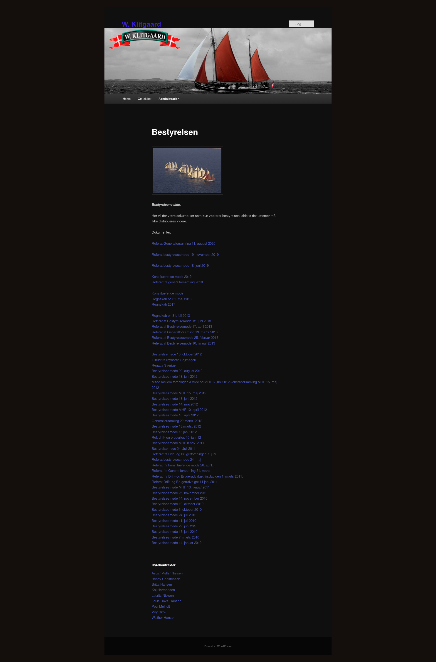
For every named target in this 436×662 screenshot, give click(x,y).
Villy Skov (159, 611)
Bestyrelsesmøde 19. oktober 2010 (177, 503)
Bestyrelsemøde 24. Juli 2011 (174, 448)
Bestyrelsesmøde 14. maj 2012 (175, 404)
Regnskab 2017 (163, 304)
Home (127, 98)
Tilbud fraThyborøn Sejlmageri (174, 359)
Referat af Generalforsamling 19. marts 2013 (185, 332)
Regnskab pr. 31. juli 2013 (171, 315)
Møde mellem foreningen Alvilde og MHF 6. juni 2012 (191, 381)
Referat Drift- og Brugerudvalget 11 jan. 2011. (185, 481)
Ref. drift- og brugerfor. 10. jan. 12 (176, 437)
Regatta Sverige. (164, 365)
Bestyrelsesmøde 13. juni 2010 (174, 531)
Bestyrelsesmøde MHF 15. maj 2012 (179, 392)
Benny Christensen (166, 578)
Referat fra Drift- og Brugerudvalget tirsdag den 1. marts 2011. (197, 476)
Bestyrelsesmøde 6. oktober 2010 (177, 509)
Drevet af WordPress (218, 646)
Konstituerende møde (167, 293)
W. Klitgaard (141, 24)
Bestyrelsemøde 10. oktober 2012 (177, 354)
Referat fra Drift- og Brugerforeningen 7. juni (184, 453)
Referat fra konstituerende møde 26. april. (182, 465)
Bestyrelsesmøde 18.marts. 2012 (176, 426)
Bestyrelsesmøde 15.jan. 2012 (174, 431)
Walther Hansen (163, 617)
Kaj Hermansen (163, 589)
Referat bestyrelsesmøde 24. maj (176, 459)
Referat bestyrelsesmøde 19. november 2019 (185, 254)
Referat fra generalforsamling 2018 (177, 281)
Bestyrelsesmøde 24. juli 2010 (174, 514)
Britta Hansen (162, 584)
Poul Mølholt (161, 606)
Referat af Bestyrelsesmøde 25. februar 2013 (185, 337)
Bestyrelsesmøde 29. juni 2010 (174, 526)
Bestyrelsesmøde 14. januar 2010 (176, 542)
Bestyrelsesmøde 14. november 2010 (179, 498)
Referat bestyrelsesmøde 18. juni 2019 (180, 265)
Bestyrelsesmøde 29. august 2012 (177, 370)
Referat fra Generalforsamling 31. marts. (181, 470)
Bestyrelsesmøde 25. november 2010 (179, 492)
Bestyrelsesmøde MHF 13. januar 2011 (181, 487)
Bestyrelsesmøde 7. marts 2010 (175, 537)
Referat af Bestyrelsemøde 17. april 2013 (182, 326)
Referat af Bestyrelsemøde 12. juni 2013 (181, 320)
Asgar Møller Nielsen (167, 573)
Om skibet (144, 98)
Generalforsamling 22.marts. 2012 (177, 420)
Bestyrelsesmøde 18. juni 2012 (174, 376)
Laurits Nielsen (163, 595)
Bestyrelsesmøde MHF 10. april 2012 (179, 409)
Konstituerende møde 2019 (171, 276)
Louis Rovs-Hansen (166, 600)
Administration (169, 98)
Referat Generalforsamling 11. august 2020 (183, 243)
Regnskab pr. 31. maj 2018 (171, 298)
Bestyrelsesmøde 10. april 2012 (175, 415)
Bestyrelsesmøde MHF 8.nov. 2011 (178, 442)
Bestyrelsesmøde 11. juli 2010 (174, 520)
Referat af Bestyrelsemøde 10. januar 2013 (183, 343)
